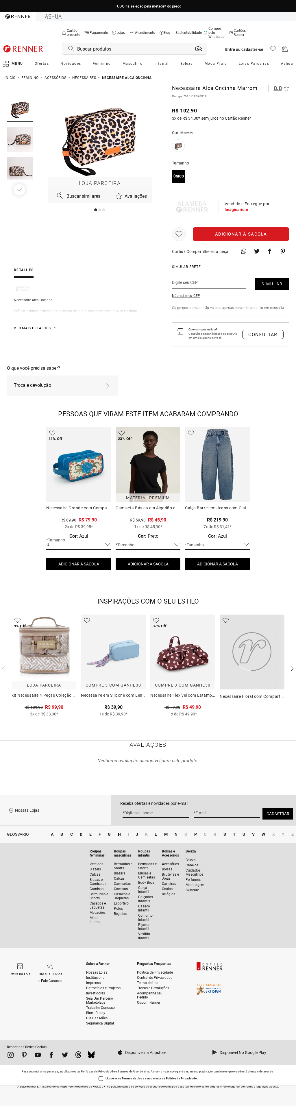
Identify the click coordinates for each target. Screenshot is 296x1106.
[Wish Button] (179, 234)
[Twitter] (65, 1056)
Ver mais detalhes (32, 328)
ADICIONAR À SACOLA (78, 564)
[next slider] (3, 668)
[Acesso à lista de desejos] (273, 50)
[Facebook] (51, 1056)
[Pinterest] (24, 1056)
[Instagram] (10, 1056)
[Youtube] (37, 1056)
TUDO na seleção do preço (148, 6)
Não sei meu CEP (186, 296)
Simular (272, 284)
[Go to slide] (95, 209)
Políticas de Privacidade (98, 1071)
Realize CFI (99, 1086)
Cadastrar (278, 813)
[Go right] (20, 189)
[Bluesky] (91, 1056)
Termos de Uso (128, 1071)
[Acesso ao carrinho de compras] (284, 50)
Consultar (263, 334)
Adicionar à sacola (241, 234)
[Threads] (78, 1056)
